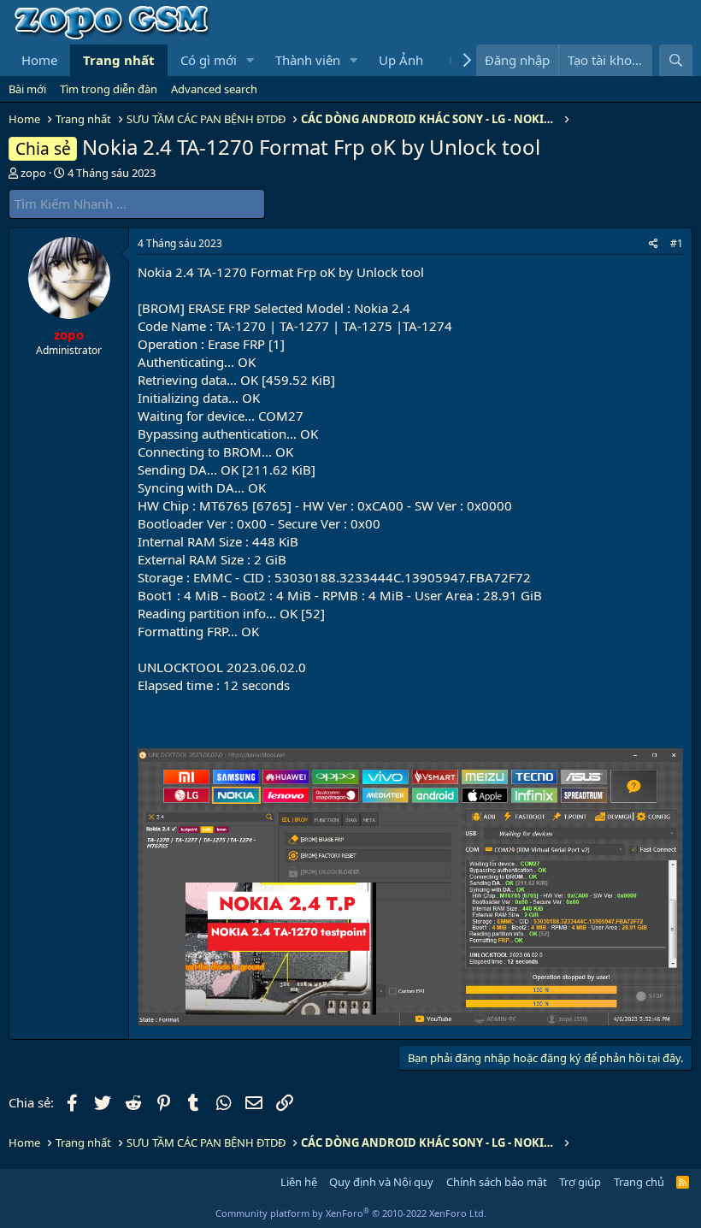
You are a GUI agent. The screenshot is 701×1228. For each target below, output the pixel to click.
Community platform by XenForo (350, 1213)
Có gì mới (208, 59)
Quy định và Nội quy (381, 1182)
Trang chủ (639, 1182)
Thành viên (307, 59)
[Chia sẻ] (653, 244)
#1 (676, 243)
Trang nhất (119, 59)
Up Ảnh (401, 59)
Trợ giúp (580, 1182)
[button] (250, 60)
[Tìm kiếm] (675, 60)
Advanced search (214, 89)
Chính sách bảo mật (496, 1182)
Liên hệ (298, 1182)
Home (39, 59)
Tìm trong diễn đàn (108, 89)
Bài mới (27, 89)
